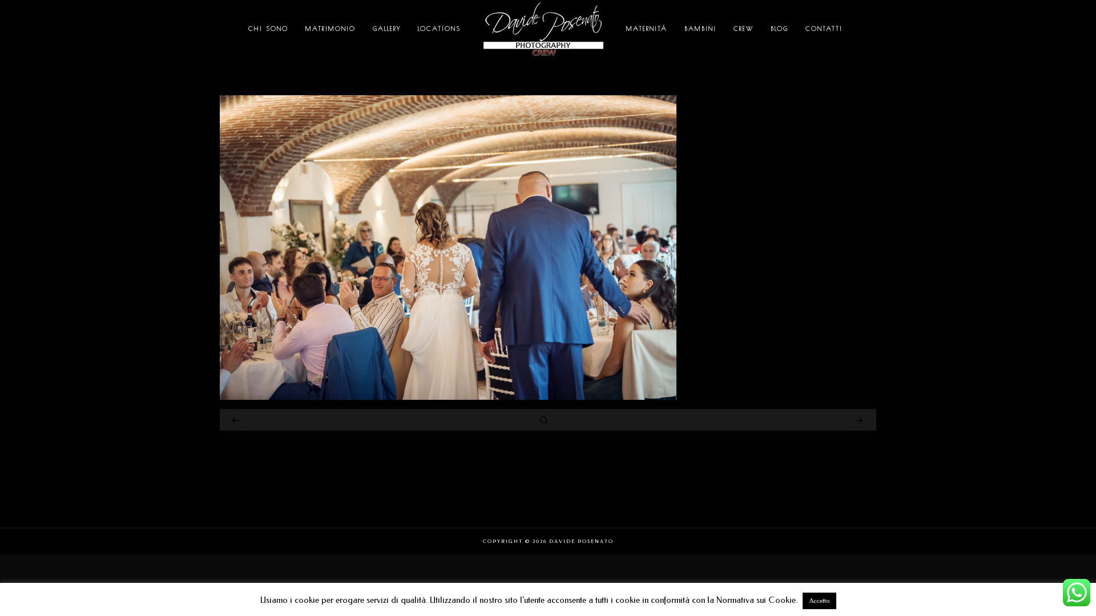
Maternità (646, 28)
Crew (744, 28)
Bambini (700, 28)
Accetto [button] (819, 601)
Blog (779, 28)
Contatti (824, 28)
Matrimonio (330, 28)
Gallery (387, 28)
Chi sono (268, 28)
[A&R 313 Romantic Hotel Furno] (448, 397)
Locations (439, 28)
